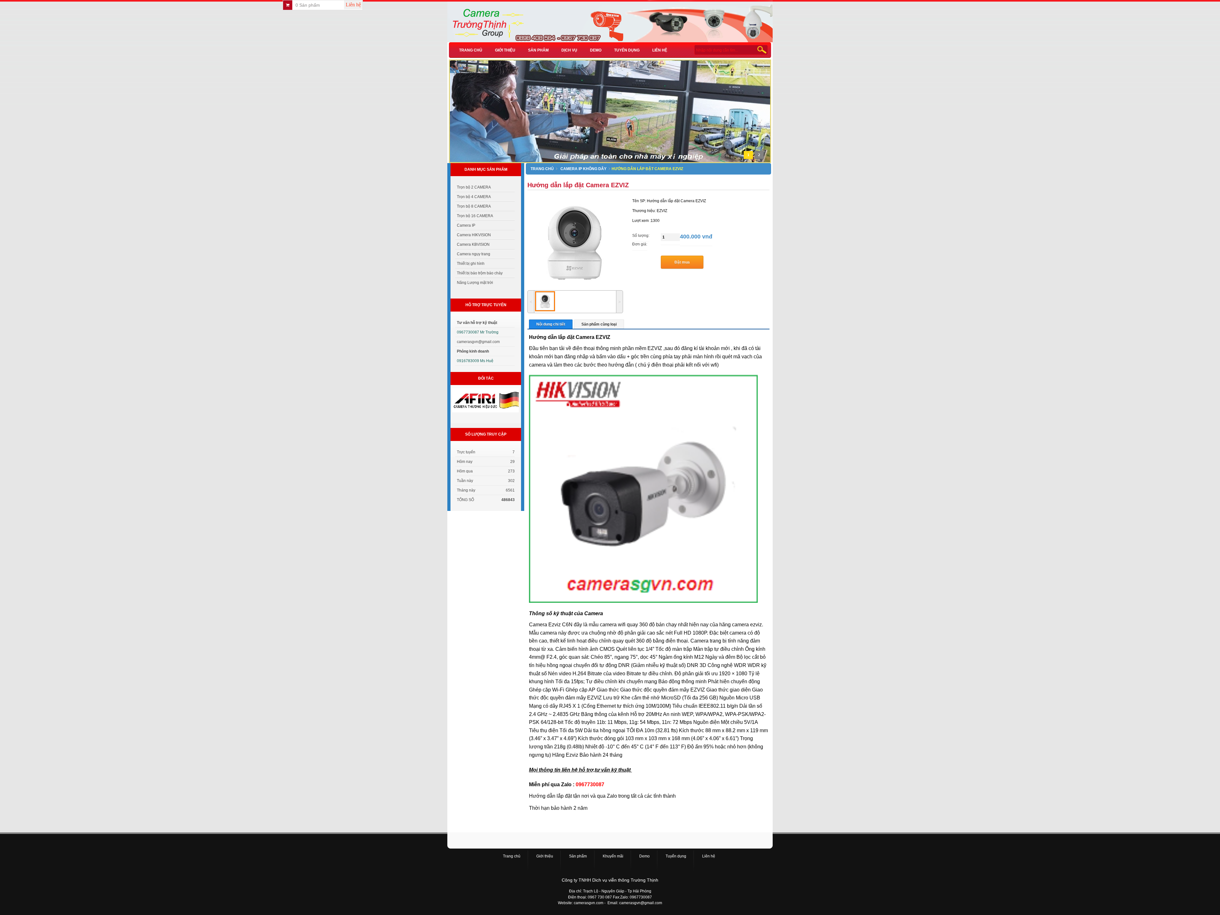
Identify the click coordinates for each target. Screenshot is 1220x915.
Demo (595, 50)
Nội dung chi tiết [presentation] (550, 324)
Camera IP (466, 225)
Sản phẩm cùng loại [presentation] (599, 324)
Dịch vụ (569, 50)
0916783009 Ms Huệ (475, 361)
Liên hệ (353, 4)
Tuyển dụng (627, 50)
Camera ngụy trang (473, 254)
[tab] (551, 324)
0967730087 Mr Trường (477, 332)
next (755, 116)
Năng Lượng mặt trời (475, 282)
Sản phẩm (538, 50)
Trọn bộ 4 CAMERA (474, 197)
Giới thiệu (505, 50)
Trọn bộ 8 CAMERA (474, 206)
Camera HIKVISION (474, 235)
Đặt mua (682, 262)
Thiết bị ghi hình (471, 263)
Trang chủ (470, 50)
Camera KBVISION (473, 244)
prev (464, 116)
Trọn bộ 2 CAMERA (474, 187)
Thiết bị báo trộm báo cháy (480, 273)
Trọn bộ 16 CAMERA (475, 216)
